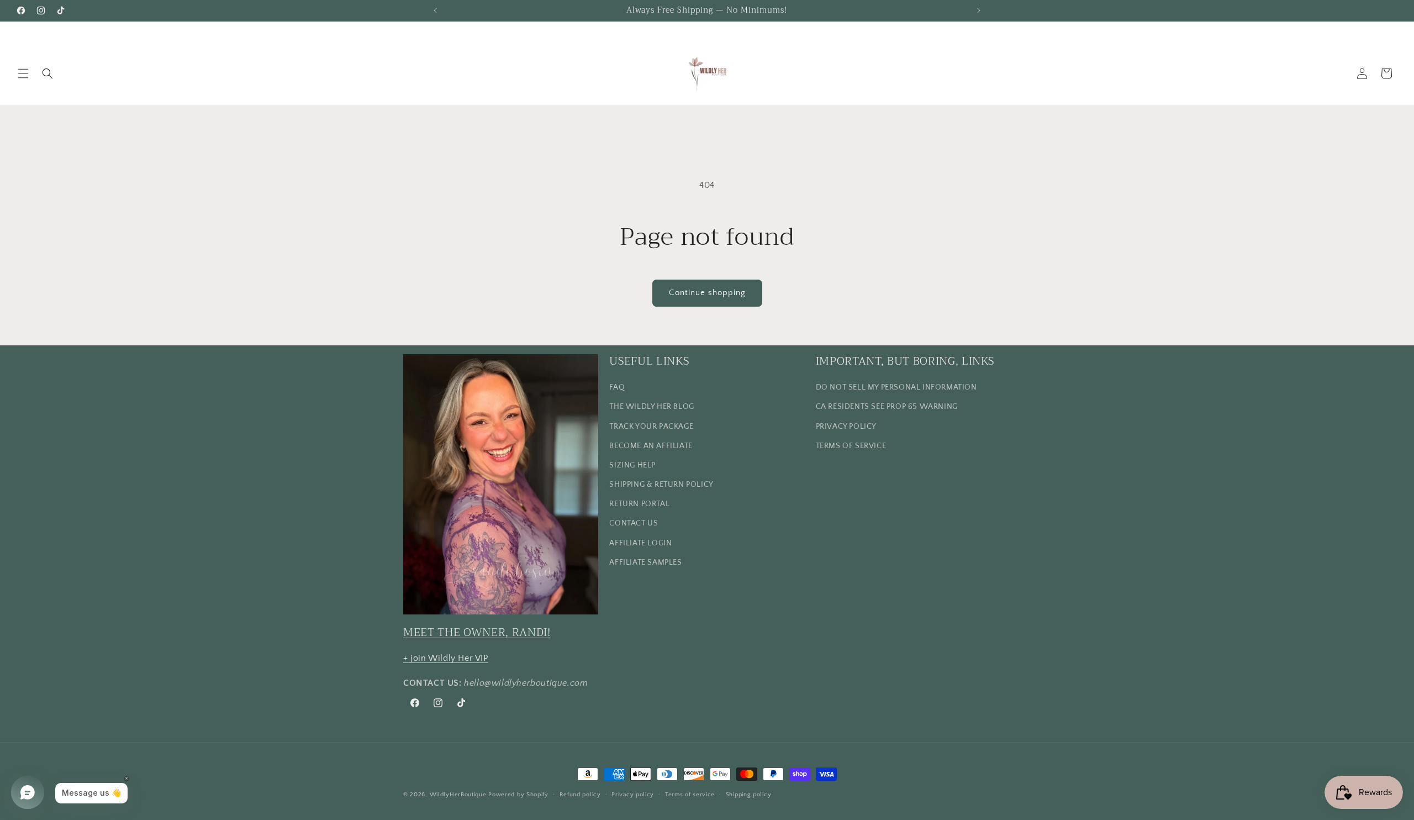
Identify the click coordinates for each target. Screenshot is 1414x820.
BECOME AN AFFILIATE (650, 445)
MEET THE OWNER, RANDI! (477, 632)
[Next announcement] (979, 10)
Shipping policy (749, 794)
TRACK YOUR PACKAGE (651, 426)
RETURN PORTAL (639, 504)
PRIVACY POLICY (846, 426)
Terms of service (690, 794)
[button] (23, 73)
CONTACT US (633, 523)
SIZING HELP (632, 465)
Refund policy (580, 794)
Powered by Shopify (518, 794)
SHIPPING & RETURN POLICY (661, 484)
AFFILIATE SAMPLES (645, 562)
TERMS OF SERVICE (851, 445)
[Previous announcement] (435, 10)
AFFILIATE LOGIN (640, 543)
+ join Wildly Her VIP (445, 658)
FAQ (617, 387)
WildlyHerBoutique (458, 794)
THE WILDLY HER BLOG (651, 406)
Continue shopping (707, 292)
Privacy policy (632, 794)
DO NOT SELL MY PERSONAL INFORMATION (896, 387)
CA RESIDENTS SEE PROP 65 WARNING (887, 406)
